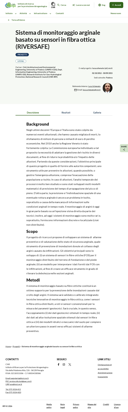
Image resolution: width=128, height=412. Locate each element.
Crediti (106, 404)
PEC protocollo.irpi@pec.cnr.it (19, 381)
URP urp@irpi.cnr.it (14, 384)
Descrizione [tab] (33, 112)
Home (8, 346)
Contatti (60, 13)
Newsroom (116, 13)
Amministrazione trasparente (105, 375)
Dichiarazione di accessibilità (105, 366)
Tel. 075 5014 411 (13, 389)
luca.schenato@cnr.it (91, 89)
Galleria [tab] (97, 112)
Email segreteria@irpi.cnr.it (17, 378)
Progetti (16, 346)
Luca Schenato (94, 86)
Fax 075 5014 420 (13, 392)
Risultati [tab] (66, 112)
